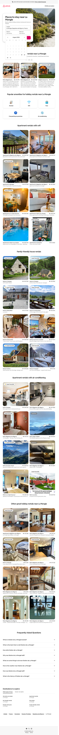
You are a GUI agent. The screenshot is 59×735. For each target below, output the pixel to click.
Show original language (40, 1)
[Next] (32, 60)
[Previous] (26, 60)
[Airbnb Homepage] (6, 6)
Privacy (26, 732)
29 (24, 54)
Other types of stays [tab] (8, 691)
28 (21, 54)
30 (7, 57)
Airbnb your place (49, 6)
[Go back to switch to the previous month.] (7, 37)
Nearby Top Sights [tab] (19, 691)
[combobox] (18, 28)
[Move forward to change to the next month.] (24, 37)
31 (10, 57)
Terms (31, 732)
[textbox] (11, 33)
